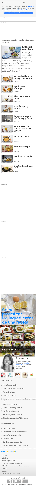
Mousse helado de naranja (12, 435)
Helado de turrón (9, 428)
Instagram (8, 481)
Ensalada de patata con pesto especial (15, 445)
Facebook (12, 481)
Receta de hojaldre (9, 392)
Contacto (4, 471)
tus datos (31, 6)
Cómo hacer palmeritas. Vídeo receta (15, 418)
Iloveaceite (3, 375)
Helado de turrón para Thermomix (14, 432)
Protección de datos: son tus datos (12, 463)
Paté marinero (8, 439)
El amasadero (17, 375)
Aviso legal (5, 458)
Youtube (16, 481)
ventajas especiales (22, 364)
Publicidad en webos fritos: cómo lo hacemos (15, 466)
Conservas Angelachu (25, 375)
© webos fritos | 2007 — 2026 (11, 474)
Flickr (26, 481)
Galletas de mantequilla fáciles (13, 389)
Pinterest (23, 481)
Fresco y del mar (10, 375)
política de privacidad (22, 10)
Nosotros (4, 455)
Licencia (4, 468)
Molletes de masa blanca (11, 404)
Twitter (19, 481)
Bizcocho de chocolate (10, 385)
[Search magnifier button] (24, 3)
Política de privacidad (8, 460)
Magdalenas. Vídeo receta (11, 411)
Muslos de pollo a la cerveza (12, 415)
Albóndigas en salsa (9, 395)
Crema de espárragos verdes (12, 408)
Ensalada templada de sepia (12, 442)
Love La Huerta (32, 375)
